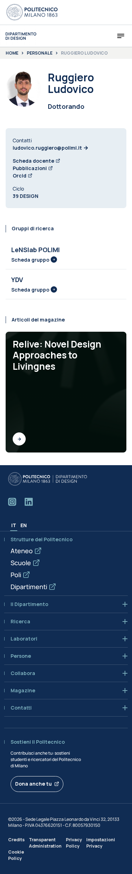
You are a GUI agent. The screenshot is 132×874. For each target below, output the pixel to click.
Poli (16, 575)
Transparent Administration (45, 843)
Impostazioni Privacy (100, 843)
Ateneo (22, 551)
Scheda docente (33, 160)
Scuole (21, 563)
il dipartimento (29, 604)
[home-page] (21, 36)
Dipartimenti (29, 586)
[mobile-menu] (120, 36)
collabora (23, 673)
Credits (16, 840)
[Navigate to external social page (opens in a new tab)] (12, 502)
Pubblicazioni (30, 168)
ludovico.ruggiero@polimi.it (47, 147)
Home (12, 53)
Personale (39, 53)
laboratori (24, 639)
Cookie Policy (16, 855)
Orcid (19, 175)
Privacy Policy (74, 843)
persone (21, 656)
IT (13, 525)
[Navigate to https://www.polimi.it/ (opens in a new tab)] (32, 12)
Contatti (21, 708)
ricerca (20, 621)
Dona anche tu (33, 783)
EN (23, 525)
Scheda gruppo (30, 259)
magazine (23, 690)
